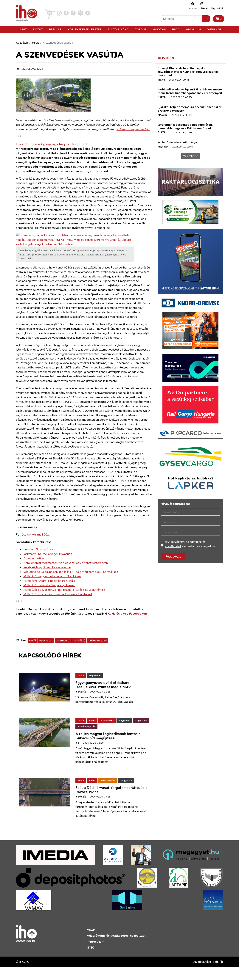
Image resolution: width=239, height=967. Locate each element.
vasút (32, 640)
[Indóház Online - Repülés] (50, 13)
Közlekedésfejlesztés (84, 29)
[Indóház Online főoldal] (87, 13)
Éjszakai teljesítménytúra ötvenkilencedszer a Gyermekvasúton (189, 109)
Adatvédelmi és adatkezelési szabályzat (116, 936)
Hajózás (159, 29)
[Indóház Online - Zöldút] (73, 13)
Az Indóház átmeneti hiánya (177, 142)
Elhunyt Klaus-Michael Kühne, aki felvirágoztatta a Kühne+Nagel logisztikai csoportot (188, 71)
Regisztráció (217, 8)
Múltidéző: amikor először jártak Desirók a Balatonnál (57, 594)
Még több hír (190, 156)
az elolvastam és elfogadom (190, 544)
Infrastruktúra (107, 780)
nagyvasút (46, 640)
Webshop (214, 29)
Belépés (204, 8)
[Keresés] (206, 18)
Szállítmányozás (86, 726)
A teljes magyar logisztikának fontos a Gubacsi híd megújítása (108, 736)
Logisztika (141, 720)
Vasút (22, 29)
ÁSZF (91, 930)
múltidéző (79, 640)
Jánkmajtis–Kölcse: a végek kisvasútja (47, 554)
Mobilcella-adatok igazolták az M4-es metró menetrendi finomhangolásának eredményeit (190, 91)
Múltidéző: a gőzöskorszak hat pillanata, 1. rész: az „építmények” (64, 590)
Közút (38, 29)
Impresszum (95, 942)
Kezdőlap (22, 43)
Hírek (35, 43)
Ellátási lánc (118, 29)
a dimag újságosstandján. (133, 129)
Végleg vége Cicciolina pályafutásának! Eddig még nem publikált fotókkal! (70, 572)
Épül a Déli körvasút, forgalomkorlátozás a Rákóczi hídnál (111, 790)
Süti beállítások (203, 962)
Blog (176, 29)
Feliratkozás (173, 557)
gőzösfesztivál (98, 640)
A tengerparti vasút (36, 558)
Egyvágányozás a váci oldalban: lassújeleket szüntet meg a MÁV (103, 685)
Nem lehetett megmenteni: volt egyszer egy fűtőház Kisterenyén (65, 563)
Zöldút (140, 29)
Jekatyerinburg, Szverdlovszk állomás (47, 567)
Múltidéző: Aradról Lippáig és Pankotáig (49, 581)
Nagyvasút (94, 675)
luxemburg (62, 640)
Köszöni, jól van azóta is (38, 549)
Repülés (55, 29)
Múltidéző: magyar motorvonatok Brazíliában (52, 576)
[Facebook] (191, 3)
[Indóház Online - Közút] (59, 13)
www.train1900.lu (38, 535)
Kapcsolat (193, 8)
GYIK (90, 948)
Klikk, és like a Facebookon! (128, 614)
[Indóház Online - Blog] (66, 13)
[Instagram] (201, 3)
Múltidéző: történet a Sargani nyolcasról (49, 585)
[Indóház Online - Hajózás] (80, 13)
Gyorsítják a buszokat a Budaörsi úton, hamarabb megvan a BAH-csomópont (185, 126)
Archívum (193, 29)
